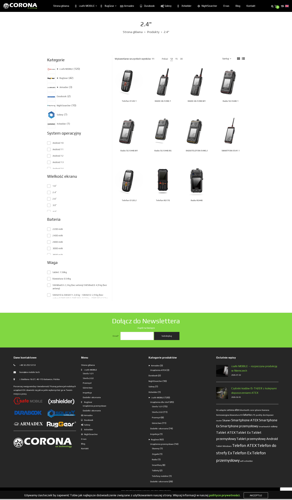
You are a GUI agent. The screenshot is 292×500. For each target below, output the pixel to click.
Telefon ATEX (244, 445)
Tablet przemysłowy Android (257, 439)
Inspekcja (87, 393)
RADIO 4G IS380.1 (163, 101)
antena (230, 410)
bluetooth (244, 410)
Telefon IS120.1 (129, 101)
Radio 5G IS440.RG (163, 150)
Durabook (149, 5)
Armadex (129, 5)
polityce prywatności (224, 495)
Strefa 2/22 (88, 378)
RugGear (109, 5)
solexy (274, 426)
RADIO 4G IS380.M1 (197, 101)
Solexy (168, 5)
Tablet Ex (243, 432)
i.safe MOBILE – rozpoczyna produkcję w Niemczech (254, 368)
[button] (137, 89)
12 (171, 58)
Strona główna (61, 5)
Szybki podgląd (134, 81)
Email (116, 336)
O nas (226, 5)
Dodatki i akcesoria (92, 397)
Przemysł (87, 383)
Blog (237, 5)
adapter (223, 410)
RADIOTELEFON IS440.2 (197, 150)
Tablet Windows (224, 446)
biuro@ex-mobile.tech (29, 372)
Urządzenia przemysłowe (94, 406)
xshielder (248, 461)
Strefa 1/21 (88, 373)
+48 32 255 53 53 (27, 365)
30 (181, 58)
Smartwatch (264, 426)
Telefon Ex (242, 453)
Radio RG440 (197, 200)
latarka (247, 414)
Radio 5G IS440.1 (230, 101)
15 (176, 58)
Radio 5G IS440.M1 (129, 150)
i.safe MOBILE (87, 5)
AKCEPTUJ (256, 495)
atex (237, 409)
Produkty (153, 32)
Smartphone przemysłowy (239, 426)
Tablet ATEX (226, 432)
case (252, 410)
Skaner (226, 420)
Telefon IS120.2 (129, 200)
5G (217, 410)
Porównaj (141, 81)
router (219, 420)
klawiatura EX (236, 415)
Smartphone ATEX (244, 420)
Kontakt (250, 5)
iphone (258, 410)
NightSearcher (209, 5)
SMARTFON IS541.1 (231, 150)
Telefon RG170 (163, 200)
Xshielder (186, 5)
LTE (253, 415)
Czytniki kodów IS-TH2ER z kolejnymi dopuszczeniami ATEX (254, 390)
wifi (242, 461)
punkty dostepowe (265, 415)
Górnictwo (87, 388)
